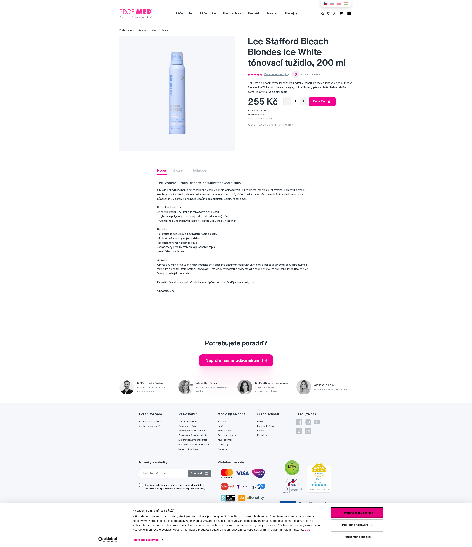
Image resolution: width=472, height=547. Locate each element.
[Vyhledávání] (323, 13)
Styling (165, 30)
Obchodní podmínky (189, 421)
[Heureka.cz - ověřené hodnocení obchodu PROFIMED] (319, 477)
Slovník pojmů (225, 430)
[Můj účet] (334, 13)
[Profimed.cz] (136, 13)
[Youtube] (317, 422)
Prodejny (291, 13)
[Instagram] (308, 422)
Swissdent (223, 449)
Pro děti (253, 13)
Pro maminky (232, 13)
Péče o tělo (208, 13)
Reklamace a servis (227, 435)
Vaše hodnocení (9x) (276, 74)
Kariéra (260, 430)
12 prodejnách (265, 118)
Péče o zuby (184, 13)
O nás (260, 421)
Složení (179, 170)
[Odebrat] (287, 101)
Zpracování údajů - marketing (193, 435)
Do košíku (319, 101)
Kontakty (262, 435)
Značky (221, 426)
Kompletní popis (277, 92)
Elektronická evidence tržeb (193, 440)
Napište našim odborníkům (232, 360)
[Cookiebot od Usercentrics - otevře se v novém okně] (108, 540)
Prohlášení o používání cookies (194, 444)
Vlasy (154, 30)
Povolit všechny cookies (357, 512)
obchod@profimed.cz (151, 421)
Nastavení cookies (188, 449)
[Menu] (349, 13)
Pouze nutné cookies (357, 536)
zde (307, 529)
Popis (162, 170)
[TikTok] (299, 431)
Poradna (272, 13)
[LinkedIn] (308, 431)
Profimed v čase (265, 426)
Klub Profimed (225, 440)
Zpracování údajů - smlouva (192, 430)
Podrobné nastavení (145, 539)
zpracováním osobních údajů (175, 488)
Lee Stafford (263, 125)
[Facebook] (299, 422)
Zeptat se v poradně (149, 426)
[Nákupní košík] (341, 13)
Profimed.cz (125, 30)
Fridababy (223, 444)
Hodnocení (200, 170)
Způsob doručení (187, 426)
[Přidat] (303, 101)
